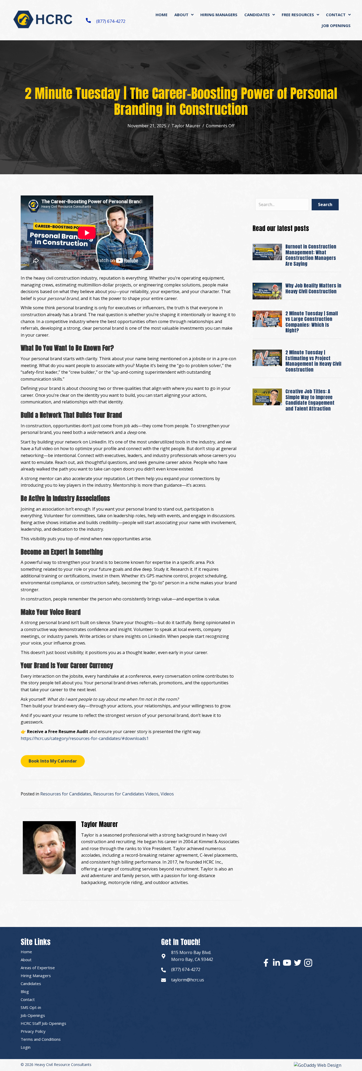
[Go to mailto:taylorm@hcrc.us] (163, 980)
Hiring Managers (36, 975)
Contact (28, 999)
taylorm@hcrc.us (187, 980)
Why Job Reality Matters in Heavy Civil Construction (313, 288)
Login (25, 1047)
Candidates (31, 983)
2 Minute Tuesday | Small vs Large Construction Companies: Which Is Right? (311, 322)
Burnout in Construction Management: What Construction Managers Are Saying (310, 255)
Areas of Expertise (38, 967)
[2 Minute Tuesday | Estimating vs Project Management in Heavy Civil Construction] (267, 357)
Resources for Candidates (65, 794)
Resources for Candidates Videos (125, 794)
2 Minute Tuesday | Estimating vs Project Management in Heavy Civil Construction (313, 361)
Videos (167, 794)
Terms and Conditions (41, 1039)
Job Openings (33, 1015)
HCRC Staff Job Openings (43, 1023)
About (26, 959)
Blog (25, 991)
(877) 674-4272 (110, 21)
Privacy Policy (33, 1031)
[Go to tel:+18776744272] (163, 969)
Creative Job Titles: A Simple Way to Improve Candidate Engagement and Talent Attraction (309, 400)
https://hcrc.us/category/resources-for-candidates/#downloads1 (85, 738)
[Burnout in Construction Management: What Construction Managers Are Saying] (267, 251)
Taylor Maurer (186, 126)
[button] (53, 761)
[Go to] (163, 956)
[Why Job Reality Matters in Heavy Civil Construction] (267, 291)
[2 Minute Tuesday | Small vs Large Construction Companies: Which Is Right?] (267, 318)
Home (26, 951)
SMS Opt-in (31, 1007)
